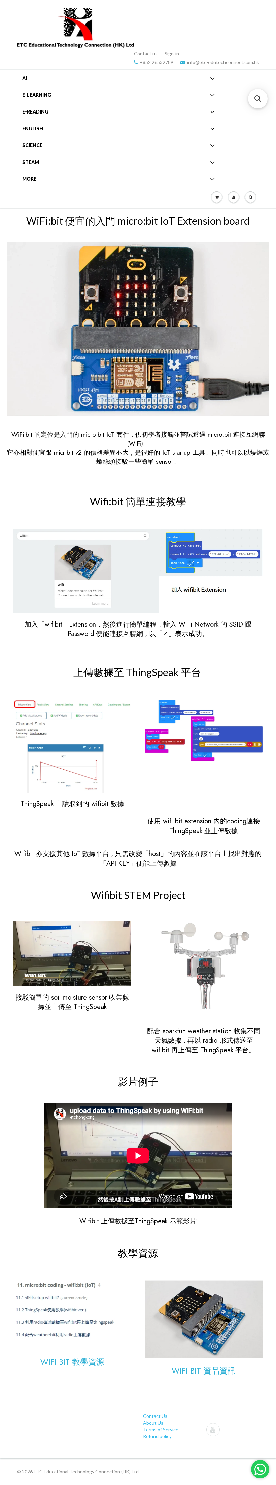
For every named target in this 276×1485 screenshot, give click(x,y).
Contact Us (155, 1416)
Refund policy (157, 1436)
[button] (258, 98)
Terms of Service (160, 1429)
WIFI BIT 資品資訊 (204, 1371)
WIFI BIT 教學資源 (72, 1362)
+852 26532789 (156, 62)
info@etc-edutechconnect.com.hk (223, 62)
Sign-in (172, 53)
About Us (153, 1423)
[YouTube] (213, 1429)
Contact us (146, 53)
